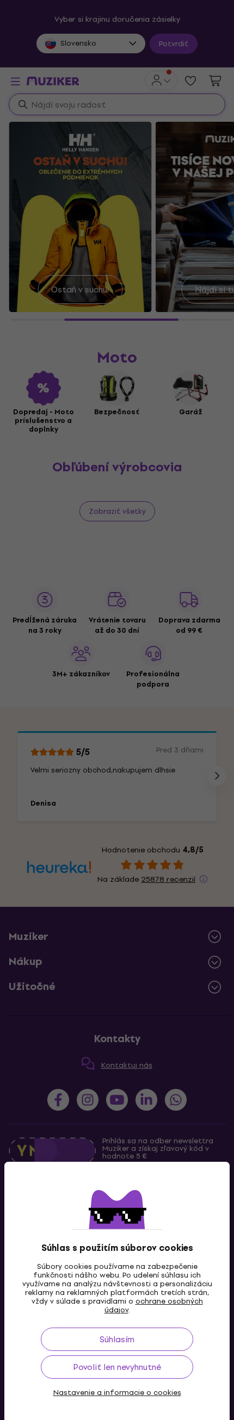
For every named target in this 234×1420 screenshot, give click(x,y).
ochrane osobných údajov (153, 1306)
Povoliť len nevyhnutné (117, 1367)
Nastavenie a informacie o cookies (117, 1392)
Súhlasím (117, 1339)
